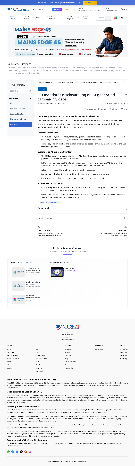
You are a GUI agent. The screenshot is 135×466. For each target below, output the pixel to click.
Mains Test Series (12, 355)
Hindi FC (38, 362)
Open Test (68, 355)
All (11, 104)
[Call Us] (74, 9)
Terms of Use (124, 349)
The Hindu (14, 124)
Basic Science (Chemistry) (109, 82)
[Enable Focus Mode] (126, 95)
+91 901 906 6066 (95, 10)
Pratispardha (69, 368)
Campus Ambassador (72, 365)
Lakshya (9, 365)
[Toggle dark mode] (67, 9)
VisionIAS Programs (70, 18)
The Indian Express (17, 109)
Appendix (61, 82)
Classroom (10, 352)
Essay (37, 349)
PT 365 (37, 365)
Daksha (9, 368)
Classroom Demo (70, 362)
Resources (68, 349)
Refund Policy (124, 355)
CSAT (37, 352)
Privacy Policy (124, 352)
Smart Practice (27, 18)
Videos (38, 18)
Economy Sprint (86, 18)
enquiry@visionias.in (67, 340)
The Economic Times (18, 119)
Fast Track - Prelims (41, 358)
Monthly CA (39, 371)
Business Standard (17, 114)
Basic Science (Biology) (89, 82)
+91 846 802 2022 (83, 10)
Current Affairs (12, 18)
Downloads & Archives (52, 18)
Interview (10, 362)
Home (9, 349)
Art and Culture (73, 82)
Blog (66, 358)
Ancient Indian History (47, 82)
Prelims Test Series (13, 358)
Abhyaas (67, 352)
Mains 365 (38, 368)
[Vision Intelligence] (115, 17)
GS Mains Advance (41, 355)
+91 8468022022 (67, 335)
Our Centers (99, 349)
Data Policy (123, 358)
